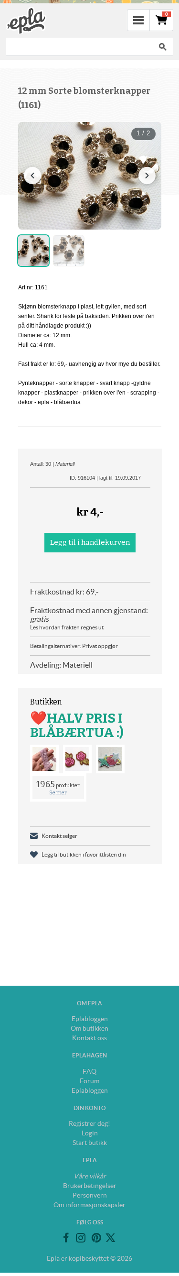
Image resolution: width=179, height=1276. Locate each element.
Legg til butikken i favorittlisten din (84, 854)
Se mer (58, 793)
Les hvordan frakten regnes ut (67, 627)
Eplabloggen (90, 1019)
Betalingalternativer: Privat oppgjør (74, 646)
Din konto (90, 1108)
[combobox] (79, 47)
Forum (89, 1081)
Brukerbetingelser (89, 1185)
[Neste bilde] (147, 175)
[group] (89, 176)
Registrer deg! (89, 1123)
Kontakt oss (89, 1038)
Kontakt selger (59, 836)
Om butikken (89, 1028)
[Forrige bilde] (32, 175)
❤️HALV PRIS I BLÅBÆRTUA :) (77, 725)
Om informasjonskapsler (89, 1205)
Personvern (90, 1195)
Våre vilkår (90, 1176)
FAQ (89, 1071)
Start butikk (90, 1142)
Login (90, 1133)
